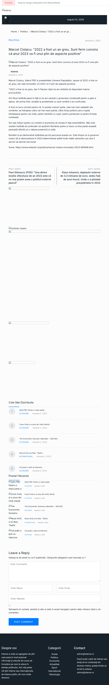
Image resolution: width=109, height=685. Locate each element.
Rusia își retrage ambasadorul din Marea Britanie (23, 3)
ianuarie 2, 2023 (39, 486)
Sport (54, 667)
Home (14, 31)
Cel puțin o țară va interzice (36, 531)
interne (14, 71)
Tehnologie (54, 674)
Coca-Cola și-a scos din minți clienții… (35, 424)
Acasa (54, 654)
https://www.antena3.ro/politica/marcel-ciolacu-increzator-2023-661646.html (54, 147)
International (26, 456)
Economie (24, 413)
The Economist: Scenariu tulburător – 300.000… (39, 439)
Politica (24, 31)
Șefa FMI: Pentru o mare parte (37, 482)
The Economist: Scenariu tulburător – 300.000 (43, 506)
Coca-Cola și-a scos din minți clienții (39, 494)
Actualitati (54, 664)
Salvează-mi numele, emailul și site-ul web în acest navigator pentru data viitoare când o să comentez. (54, 611)
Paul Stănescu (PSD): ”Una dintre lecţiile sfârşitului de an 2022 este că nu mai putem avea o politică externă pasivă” (30, 176)
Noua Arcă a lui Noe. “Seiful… (31, 453)
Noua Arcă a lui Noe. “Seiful (36, 518)
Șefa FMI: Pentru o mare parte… (32, 410)
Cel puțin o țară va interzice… (31, 467)
